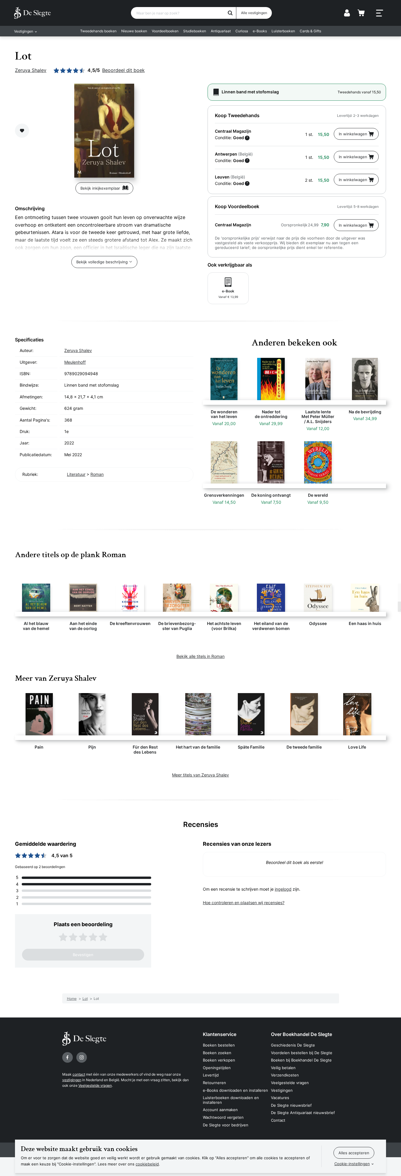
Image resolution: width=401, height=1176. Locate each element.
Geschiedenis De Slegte (293, 1045)
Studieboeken (194, 31)
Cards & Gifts (310, 31)
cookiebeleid (147, 1164)
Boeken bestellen (219, 1045)
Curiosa (241, 31)
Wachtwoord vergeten (223, 1117)
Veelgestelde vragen (95, 1085)
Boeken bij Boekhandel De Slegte (301, 1060)
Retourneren (214, 1082)
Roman (97, 474)
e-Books (260, 31)
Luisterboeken (283, 31)
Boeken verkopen (219, 1060)
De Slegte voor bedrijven (225, 1125)
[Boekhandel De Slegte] (32, 13)
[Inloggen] (347, 13)
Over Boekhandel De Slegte (301, 1034)
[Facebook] (67, 1057)
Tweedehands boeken (98, 31)
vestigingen (71, 1080)
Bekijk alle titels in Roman (200, 656)
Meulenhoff (75, 362)
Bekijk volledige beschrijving (102, 262)
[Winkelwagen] (361, 13)
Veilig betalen (283, 1067)
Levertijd (211, 1075)
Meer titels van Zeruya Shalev (200, 774)
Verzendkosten (285, 1075)
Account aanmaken (220, 1109)
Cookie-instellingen (352, 1164)
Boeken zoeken (217, 1052)
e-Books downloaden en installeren (235, 1090)
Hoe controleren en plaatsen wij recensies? (243, 902)
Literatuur (76, 474)
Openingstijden (217, 1067)
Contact (278, 1120)
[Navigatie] (379, 13)
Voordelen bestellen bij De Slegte (301, 1052)
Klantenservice (219, 1034)
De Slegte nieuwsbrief (291, 1105)
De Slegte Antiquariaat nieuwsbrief (303, 1112)
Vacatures (280, 1097)
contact (79, 1074)
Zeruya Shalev (30, 70)
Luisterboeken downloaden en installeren (231, 1100)
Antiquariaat (221, 31)
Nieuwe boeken (134, 31)
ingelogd (283, 889)
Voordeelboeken (165, 31)
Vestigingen (282, 1090)
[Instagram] (82, 1057)
